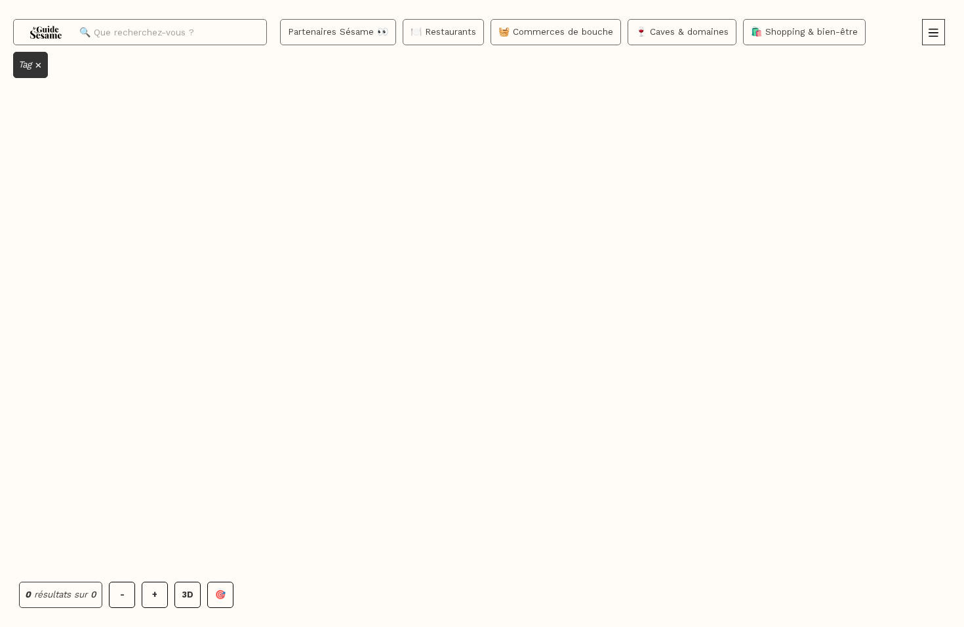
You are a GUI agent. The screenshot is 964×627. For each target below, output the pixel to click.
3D (187, 594)
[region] (482, 313)
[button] (933, 32)
